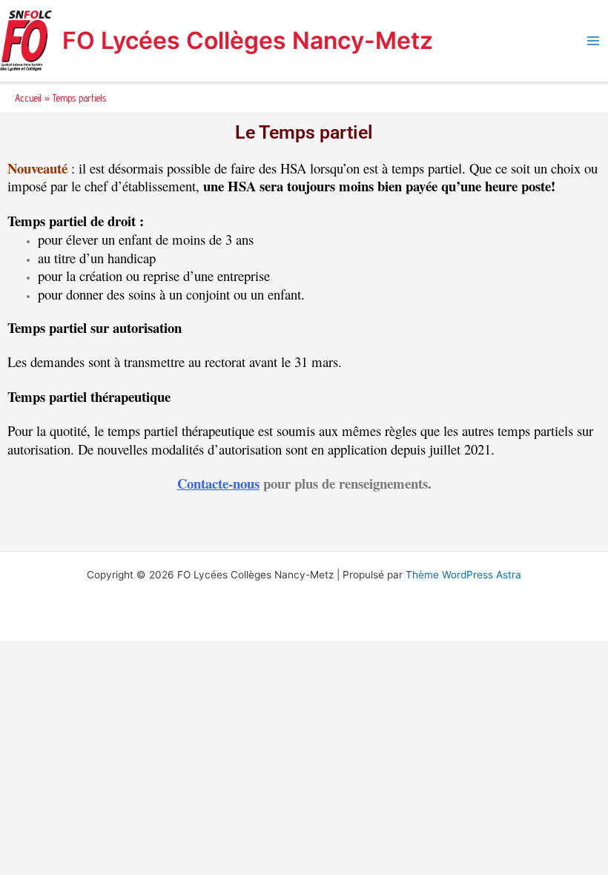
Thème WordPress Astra (463, 575)
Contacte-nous (218, 483)
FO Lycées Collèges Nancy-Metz (247, 40)
